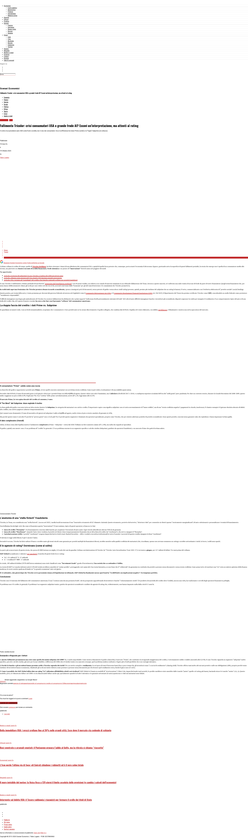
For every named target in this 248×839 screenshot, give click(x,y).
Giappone (11, 45)
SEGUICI (3, 682)
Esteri (6, 35)
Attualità (6, 51)
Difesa (6, 19)
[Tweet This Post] (126, 243)
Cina (9, 39)
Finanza (10, 12)
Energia (6, 18)
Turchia (10, 47)
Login (30, 698)
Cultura (6, 56)
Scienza (6, 55)
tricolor (84, 683)
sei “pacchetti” (32, 554)
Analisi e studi (8, 53)
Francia (10, 25)
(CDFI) (133, 293)
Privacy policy (8, 824)
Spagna (10, 33)
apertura (27, 683)
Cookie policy (8, 827)
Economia (7, 6)
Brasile (10, 43)
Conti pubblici (12, 8)
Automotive (12, 10)
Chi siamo (7, 822)
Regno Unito (12, 29)
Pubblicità (7, 820)
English (6, 58)
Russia (10, 31)
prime (74, 683)
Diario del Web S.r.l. (40, 833)
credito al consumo (36, 683)
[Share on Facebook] (126, 241)
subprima (79, 683)
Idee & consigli (9, 60)
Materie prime (12, 16)
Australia (11, 41)
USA (9, 37)
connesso (12, 707)
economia (68, 683)
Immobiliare (12, 14)
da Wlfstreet (162, 310)
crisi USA (62, 683)
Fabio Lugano (4, 158)
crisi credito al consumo (51, 683)
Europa (6, 23)
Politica (6, 21)
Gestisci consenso (9, 829)
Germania (11, 27)
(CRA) (98, 293)
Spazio (6, 49)
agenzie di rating (18, 683)
